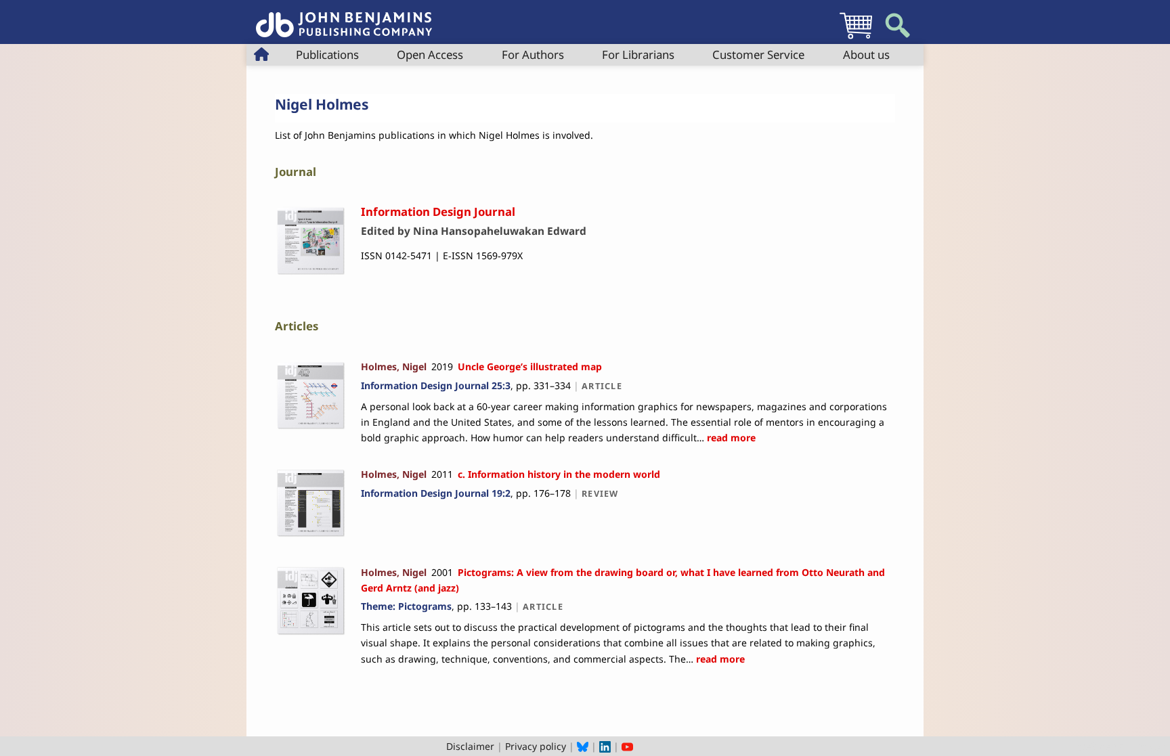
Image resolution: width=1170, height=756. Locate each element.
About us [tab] (866, 54)
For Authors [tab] (533, 54)
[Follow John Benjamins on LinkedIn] (605, 746)
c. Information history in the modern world (559, 474)
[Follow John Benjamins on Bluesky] (582, 746)
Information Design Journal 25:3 (436, 385)
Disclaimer (470, 746)
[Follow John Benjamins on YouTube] (627, 746)
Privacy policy (535, 746)
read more (730, 437)
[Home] (344, 17)
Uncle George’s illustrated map (530, 366)
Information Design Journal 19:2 (436, 493)
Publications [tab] (327, 54)
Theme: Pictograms (406, 606)
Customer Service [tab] (758, 54)
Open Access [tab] (430, 54)
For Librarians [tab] (638, 54)
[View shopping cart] (856, 38)
